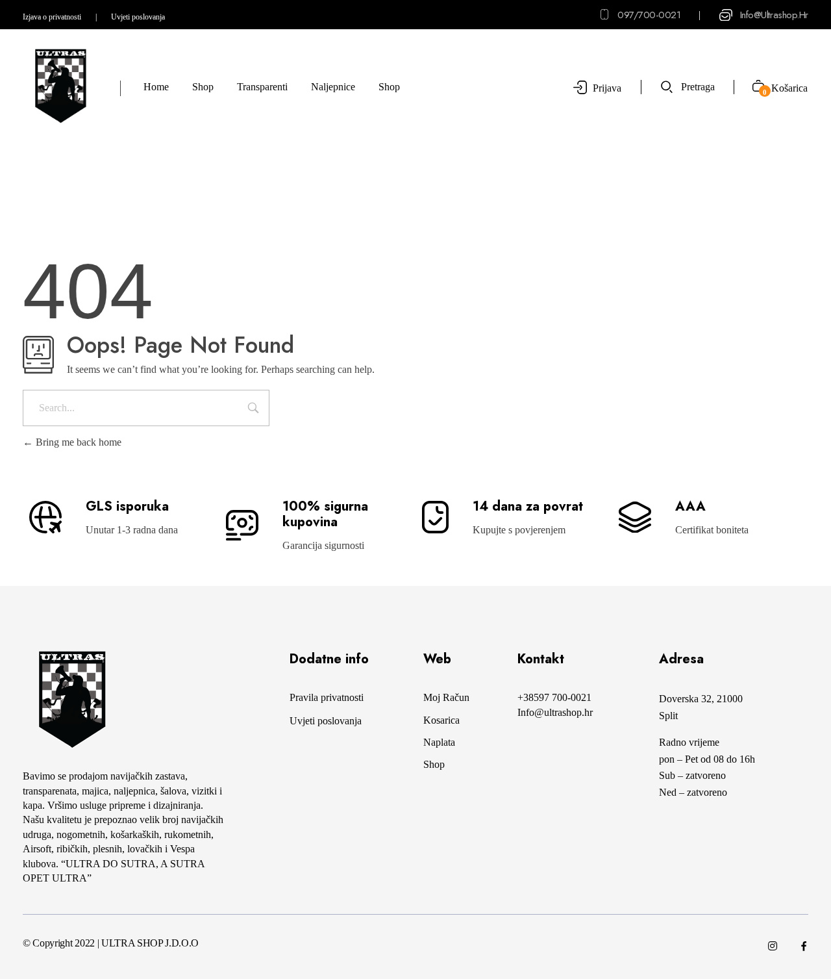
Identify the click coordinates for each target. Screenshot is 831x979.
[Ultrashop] (60, 86)
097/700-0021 (649, 15)
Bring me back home (77, 442)
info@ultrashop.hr (774, 15)
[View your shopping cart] (753, 87)
